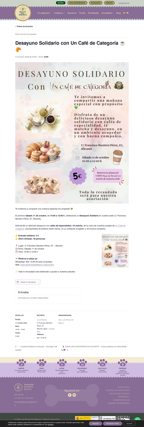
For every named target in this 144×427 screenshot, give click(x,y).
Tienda (82, 13)
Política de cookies (119, 393)
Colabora (58, 13)
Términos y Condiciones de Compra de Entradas (119, 400)
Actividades (93, 13)
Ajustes (129, 424)
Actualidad (106, 13)
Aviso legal (124, 387)
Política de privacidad (118, 390)
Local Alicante (42, 320)
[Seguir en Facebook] (70, 395)
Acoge (61, 368)
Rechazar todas (112, 424)
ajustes (50, 425)
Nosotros (72, 13)
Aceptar (95, 424)
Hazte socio (102, 368)
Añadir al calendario (28, 282)
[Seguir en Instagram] (74, 395)
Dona (41, 368)
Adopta (21, 368)
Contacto (123, 3)
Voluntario (82, 368)
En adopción (43, 13)
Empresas (122, 368)
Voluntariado (77, 3)
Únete (109, 3)
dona (61, 3)
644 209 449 (18, 395)
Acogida (95, 3)
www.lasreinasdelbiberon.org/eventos (37, 264)
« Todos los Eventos (24, 26)
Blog (118, 13)
